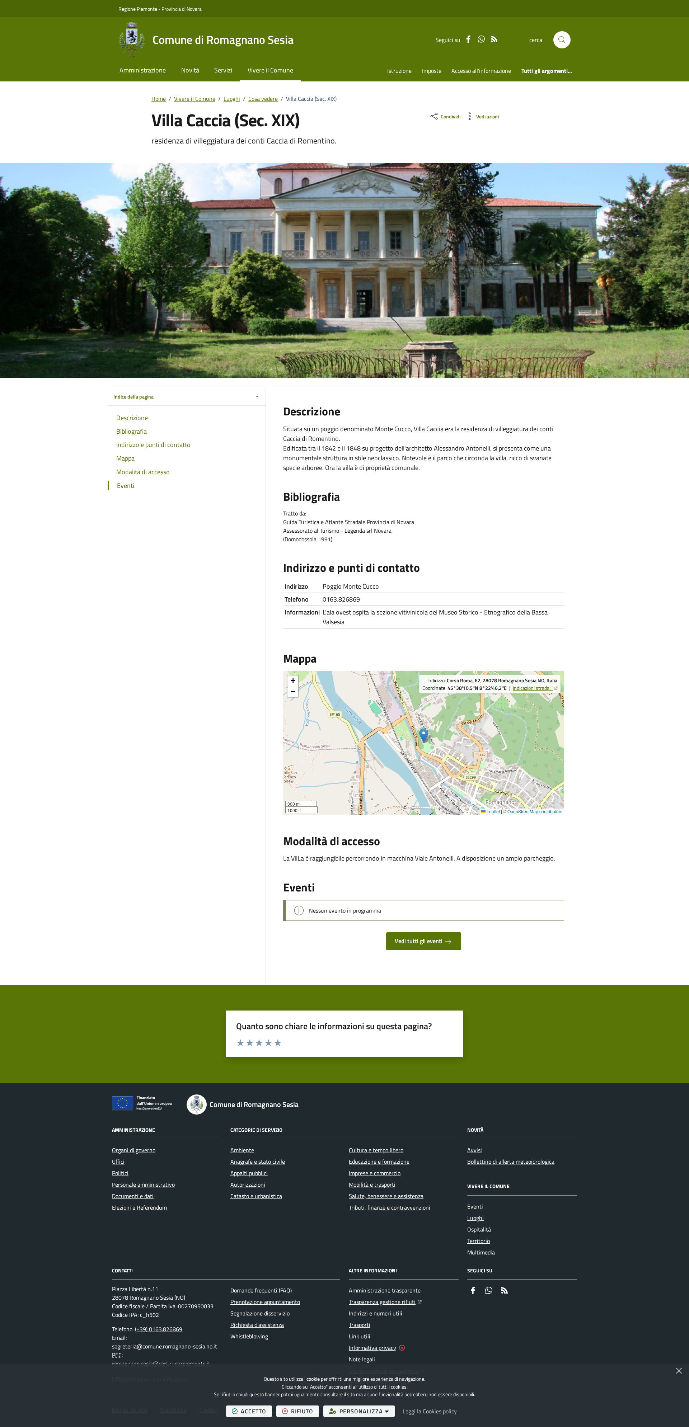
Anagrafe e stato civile (257, 1161)
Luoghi (232, 98)
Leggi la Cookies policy (430, 1411)
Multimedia (481, 1252)
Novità (190, 70)
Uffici (118, 1161)
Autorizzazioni (247, 1184)
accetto (256, 1411)
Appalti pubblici (249, 1173)
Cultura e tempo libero (376, 1150)
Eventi (475, 1206)
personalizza (367, 1411)
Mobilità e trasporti (372, 1184)
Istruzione (399, 70)
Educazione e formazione (379, 1161)
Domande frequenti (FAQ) (261, 1290)
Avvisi (474, 1150)
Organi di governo (133, 1150)
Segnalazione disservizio (260, 1313)
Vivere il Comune (270, 70)
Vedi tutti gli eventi (419, 941)
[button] (562, 39)
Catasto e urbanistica (256, 1196)
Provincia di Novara (181, 9)
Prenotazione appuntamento (265, 1302)
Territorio (478, 1241)
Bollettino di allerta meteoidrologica (510, 1161)
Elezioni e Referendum (139, 1207)
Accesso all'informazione (481, 70)
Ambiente (242, 1150)
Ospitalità (479, 1229)
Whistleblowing (249, 1336)
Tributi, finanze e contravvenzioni (389, 1207)
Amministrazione (142, 70)
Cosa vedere (263, 98)
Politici (120, 1173)
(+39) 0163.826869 (158, 1329)
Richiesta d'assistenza (257, 1324)
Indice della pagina (133, 396)
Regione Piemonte (137, 9)
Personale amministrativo (143, 1184)
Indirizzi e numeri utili (375, 1313)
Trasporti (359, 1324)
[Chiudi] (679, 1370)
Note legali (362, 1359)
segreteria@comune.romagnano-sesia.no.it (164, 1346)
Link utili (359, 1336)
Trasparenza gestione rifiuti (385, 1301)
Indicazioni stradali (535, 688)
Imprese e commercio (374, 1173)
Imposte (431, 70)
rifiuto (305, 1411)
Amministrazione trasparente (385, 1290)
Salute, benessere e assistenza (386, 1196)
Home (158, 98)
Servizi (223, 70)
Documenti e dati (133, 1196)
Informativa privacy (372, 1347)
